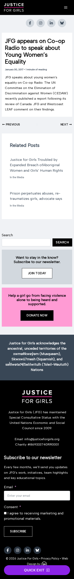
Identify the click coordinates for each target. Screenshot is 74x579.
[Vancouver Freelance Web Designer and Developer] (44, 564)
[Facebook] (30, 23)
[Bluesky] (62, 23)
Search (7, 235)
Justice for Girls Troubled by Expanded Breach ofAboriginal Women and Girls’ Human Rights (36, 165)
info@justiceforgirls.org (41, 439)
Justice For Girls (27, 558)
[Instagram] (41, 23)
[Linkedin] (51, 23)
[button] (37, 273)
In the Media (17, 177)
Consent (11, 507)
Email (8, 487)
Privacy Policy (50, 558)
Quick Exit (34, 570)
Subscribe (18, 531)
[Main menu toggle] (65, 7)
